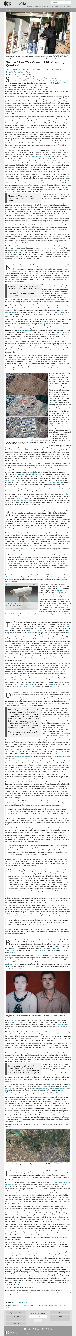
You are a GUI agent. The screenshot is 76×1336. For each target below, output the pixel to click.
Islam (59, 1305)
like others (50, 1084)
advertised (8, 577)
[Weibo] (42, 1329)
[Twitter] (34, 1329)
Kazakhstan (51, 1305)
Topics (61, 6)
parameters (29, 684)
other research (44, 1095)
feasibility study (16, 271)
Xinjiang (15, 1305)
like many (61, 736)
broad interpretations (37, 156)
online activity (58, 962)
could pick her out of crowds (25, 185)
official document (44, 159)
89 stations (38, 753)
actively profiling (49, 667)
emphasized (42, 1199)
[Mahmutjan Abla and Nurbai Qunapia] (38, 992)
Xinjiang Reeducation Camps (25, 1305)
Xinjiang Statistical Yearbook (48, 324)
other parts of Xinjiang (42, 1089)
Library (49, 6)
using (46, 308)
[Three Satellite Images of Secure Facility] (27, 405)
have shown (21, 680)
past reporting (52, 733)
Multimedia (55, 6)
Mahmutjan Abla (14, 1022)
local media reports (18, 757)
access (32, 528)
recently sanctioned (25, 330)
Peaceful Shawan (62, 599)
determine (53, 684)
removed (12, 952)
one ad (65, 759)
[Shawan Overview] (38, 1145)
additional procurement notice (23, 463)
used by (21, 306)
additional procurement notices (50, 767)
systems (56, 250)
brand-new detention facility (22, 357)
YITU (64, 424)
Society (24, 1302)
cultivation (58, 332)
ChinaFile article (23, 549)
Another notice (34, 474)
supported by (57, 384)
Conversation (42, 6)
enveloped (43, 252)
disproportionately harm (12, 312)
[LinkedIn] (25, 1329)
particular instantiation (17, 250)
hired (41, 630)
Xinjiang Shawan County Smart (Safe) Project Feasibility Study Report (59, 82)
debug (43, 612)
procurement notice (10, 480)
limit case (51, 375)
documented (64, 955)
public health (53, 403)
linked (37, 223)
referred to (20, 686)
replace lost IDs (48, 523)
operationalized (26, 350)
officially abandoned (18, 474)
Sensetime (52, 426)
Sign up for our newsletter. (38, 1313)
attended (49, 942)
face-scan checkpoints (39, 533)
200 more (54, 765)
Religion (19, 1302)
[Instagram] (38, 1329)
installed (65, 535)
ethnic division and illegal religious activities (55, 645)
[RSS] (51, 1329)
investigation (18, 277)
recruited (34, 759)
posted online (35, 699)
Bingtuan (57, 328)
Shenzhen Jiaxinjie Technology (54, 482)
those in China (60, 312)
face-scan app (65, 537)
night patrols (60, 591)
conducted (16, 678)
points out (50, 656)
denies (62, 273)
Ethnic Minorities (43, 1305)
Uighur (36, 1305)
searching (27, 805)
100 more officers (36, 765)
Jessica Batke (9, 1287)
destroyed (43, 950)
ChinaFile (15, 3)
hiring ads (30, 757)
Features (8, 10)
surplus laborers (56, 1093)
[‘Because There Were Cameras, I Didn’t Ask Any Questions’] (38, 33)
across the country (57, 1089)
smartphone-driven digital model (46, 517)
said (58, 366)
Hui (56, 1305)
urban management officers (49, 637)
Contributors (67, 6)
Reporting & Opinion (32, 6)
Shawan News (38, 1189)
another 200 (23, 767)
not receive (30, 633)
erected (7, 751)
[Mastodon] (46, 1329)
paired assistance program (13, 651)
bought (17, 350)
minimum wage (46, 719)
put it (24, 663)
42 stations (61, 757)
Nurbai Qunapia (62, 1024)
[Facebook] (29, 1329)
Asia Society (25, 1333)
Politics (13, 1302)
